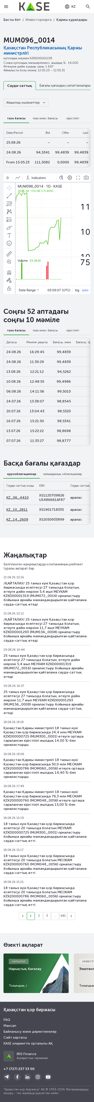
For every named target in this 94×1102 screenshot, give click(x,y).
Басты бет (12, 20)
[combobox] (70, 6)
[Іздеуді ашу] (88, 6)
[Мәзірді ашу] (6, 6)
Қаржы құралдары (71, 20)
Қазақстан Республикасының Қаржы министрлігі (42, 50)
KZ (73, 6)
